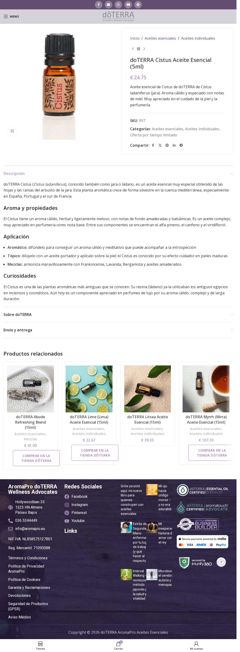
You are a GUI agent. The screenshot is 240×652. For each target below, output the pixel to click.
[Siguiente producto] (144, 49)
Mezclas (30, 439)
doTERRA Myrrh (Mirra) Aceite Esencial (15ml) (206, 419)
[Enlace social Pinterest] (138, 4)
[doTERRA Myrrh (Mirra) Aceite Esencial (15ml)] (206, 388)
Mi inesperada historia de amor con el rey (166, 533)
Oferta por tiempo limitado (153, 135)
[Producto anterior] (133, 49)
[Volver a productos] (138, 49)
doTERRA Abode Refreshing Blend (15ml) (30, 422)
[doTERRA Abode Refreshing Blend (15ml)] (30, 388)
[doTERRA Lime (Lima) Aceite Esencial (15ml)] (89, 388)
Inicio (134, 38)
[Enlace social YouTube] (128, 4)
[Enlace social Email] (108, 4)
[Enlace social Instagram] (118, 4)
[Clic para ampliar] (12, 131)
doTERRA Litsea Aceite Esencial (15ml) (147, 419)
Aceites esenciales (160, 38)
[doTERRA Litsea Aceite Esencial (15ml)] (147, 388)
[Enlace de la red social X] (160, 145)
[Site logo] (118, 16)
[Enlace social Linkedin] (174, 145)
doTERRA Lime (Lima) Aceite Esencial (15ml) (89, 419)
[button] (90, 539)
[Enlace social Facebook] (98, 4)
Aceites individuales (198, 38)
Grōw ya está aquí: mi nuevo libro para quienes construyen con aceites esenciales (132, 500)
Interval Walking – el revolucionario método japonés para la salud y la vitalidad (143, 585)
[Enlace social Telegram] (181, 145)
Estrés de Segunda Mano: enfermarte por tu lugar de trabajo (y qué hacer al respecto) (141, 542)
